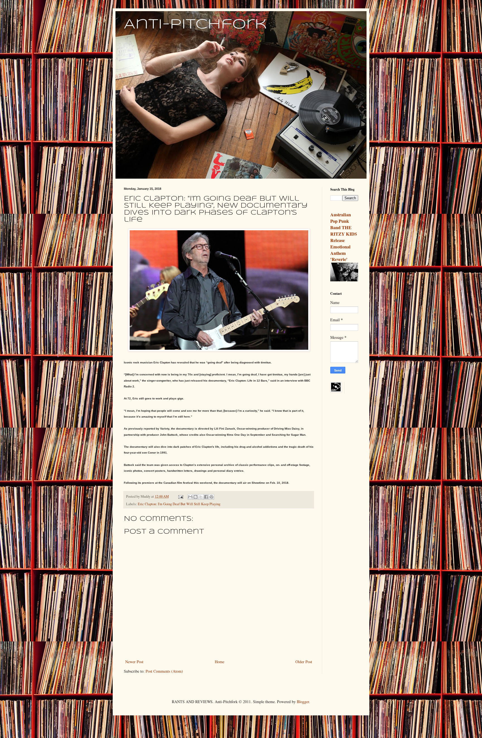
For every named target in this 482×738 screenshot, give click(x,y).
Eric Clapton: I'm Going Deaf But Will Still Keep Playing (179, 504)
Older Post (303, 661)
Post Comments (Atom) (164, 671)
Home (219, 661)
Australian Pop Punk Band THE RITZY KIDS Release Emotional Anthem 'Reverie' (343, 237)
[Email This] (190, 497)
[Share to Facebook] (206, 497)
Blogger (303, 701)
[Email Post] (180, 496)
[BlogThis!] (195, 497)
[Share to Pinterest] (211, 497)
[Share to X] (201, 497)
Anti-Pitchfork (195, 24)
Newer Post (134, 661)
